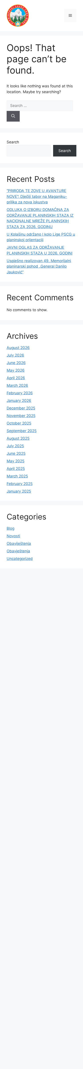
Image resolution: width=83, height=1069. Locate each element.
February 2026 (20, 393)
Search (13, 142)
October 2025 (19, 423)
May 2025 (15, 461)
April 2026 (16, 378)
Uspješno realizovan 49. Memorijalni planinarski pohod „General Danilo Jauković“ (39, 266)
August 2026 (18, 347)
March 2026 (17, 385)
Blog (10, 528)
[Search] (13, 116)
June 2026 (16, 363)
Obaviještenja (19, 543)
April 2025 (16, 468)
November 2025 (21, 415)
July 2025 (15, 446)
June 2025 (16, 453)
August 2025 (18, 438)
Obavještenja (18, 551)
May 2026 (16, 370)
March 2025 (17, 476)
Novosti (13, 536)
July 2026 (15, 355)
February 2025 (20, 483)
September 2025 (22, 431)
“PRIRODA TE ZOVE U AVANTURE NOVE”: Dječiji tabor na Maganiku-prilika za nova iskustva (37, 196)
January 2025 (19, 491)
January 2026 (19, 400)
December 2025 (21, 408)
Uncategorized (20, 558)
